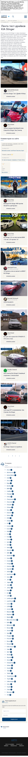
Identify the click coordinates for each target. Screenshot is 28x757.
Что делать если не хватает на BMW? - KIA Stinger (15, 272)
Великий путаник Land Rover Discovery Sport (13, 150)
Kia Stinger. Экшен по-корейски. (13, 447)
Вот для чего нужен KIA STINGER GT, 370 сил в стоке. (14, 337)
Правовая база (14, 745)
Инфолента (21, 745)
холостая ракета (8, 302)
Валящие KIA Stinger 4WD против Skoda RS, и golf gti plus (13, 204)
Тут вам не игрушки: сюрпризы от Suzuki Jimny (13, 160)
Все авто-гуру (19, 744)
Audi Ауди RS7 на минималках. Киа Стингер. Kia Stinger (14, 411)
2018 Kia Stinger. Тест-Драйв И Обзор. (15, 93)
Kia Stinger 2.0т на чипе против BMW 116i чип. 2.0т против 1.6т (14, 238)
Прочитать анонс (10, 96)
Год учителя (5, 172)
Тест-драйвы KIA (4, 22)
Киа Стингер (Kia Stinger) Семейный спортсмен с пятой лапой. (14, 374)
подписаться (14, 719)
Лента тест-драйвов (12, 20)
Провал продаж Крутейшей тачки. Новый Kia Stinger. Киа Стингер (14, 129)
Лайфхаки (6, 745)
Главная (3, 20)
